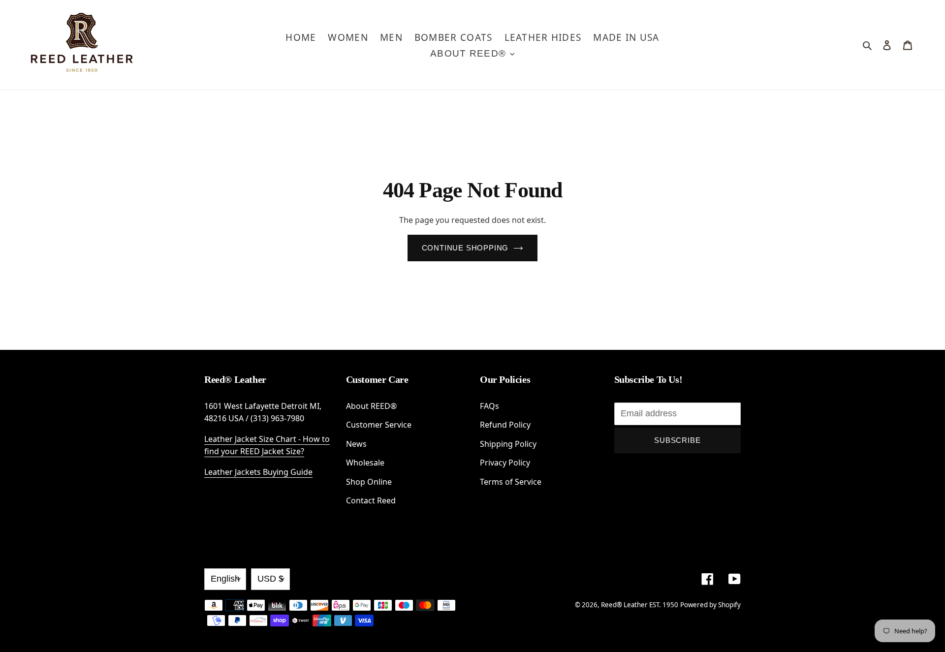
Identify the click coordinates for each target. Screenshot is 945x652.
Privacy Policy (505, 462)
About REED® (371, 406)
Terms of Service (510, 481)
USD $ (270, 579)
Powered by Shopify (710, 604)
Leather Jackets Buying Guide (258, 471)
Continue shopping (465, 248)
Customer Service (378, 424)
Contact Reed (371, 500)
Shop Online (369, 481)
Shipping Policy (508, 443)
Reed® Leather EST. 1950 (639, 604)
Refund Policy (505, 424)
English (225, 579)
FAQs (489, 406)
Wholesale (365, 462)
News (356, 443)
